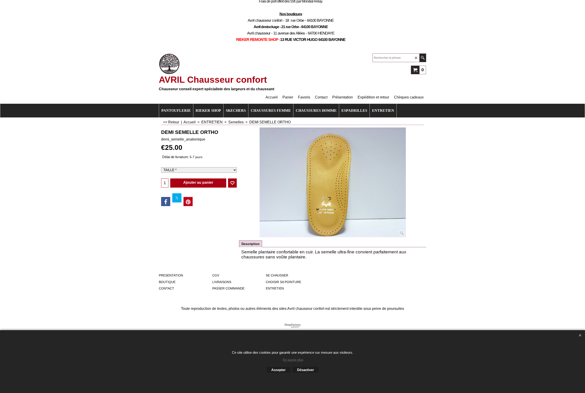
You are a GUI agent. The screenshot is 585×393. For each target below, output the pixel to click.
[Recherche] (422, 58)
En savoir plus (293, 359)
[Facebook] (165, 201)
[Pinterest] (188, 201)
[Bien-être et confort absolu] (169, 63)
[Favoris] (232, 183)
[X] (176, 197)
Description (251, 244)
